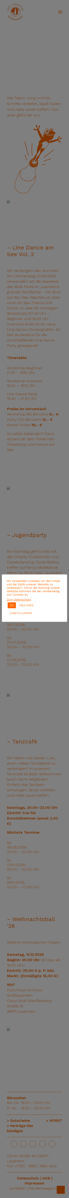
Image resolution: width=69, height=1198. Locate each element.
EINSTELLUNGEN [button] (21, 613)
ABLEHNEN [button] (26, 605)
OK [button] (12, 605)
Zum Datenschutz (19, 599)
